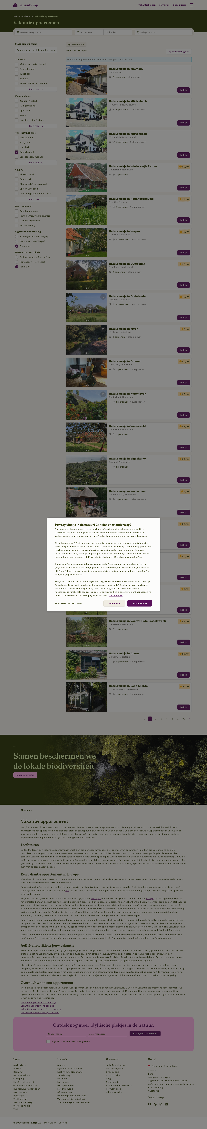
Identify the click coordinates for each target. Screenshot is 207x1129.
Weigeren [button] (114, 603)
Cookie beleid (116, 595)
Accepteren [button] (140, 603)
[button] (68, 603)
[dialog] (103, 564)
